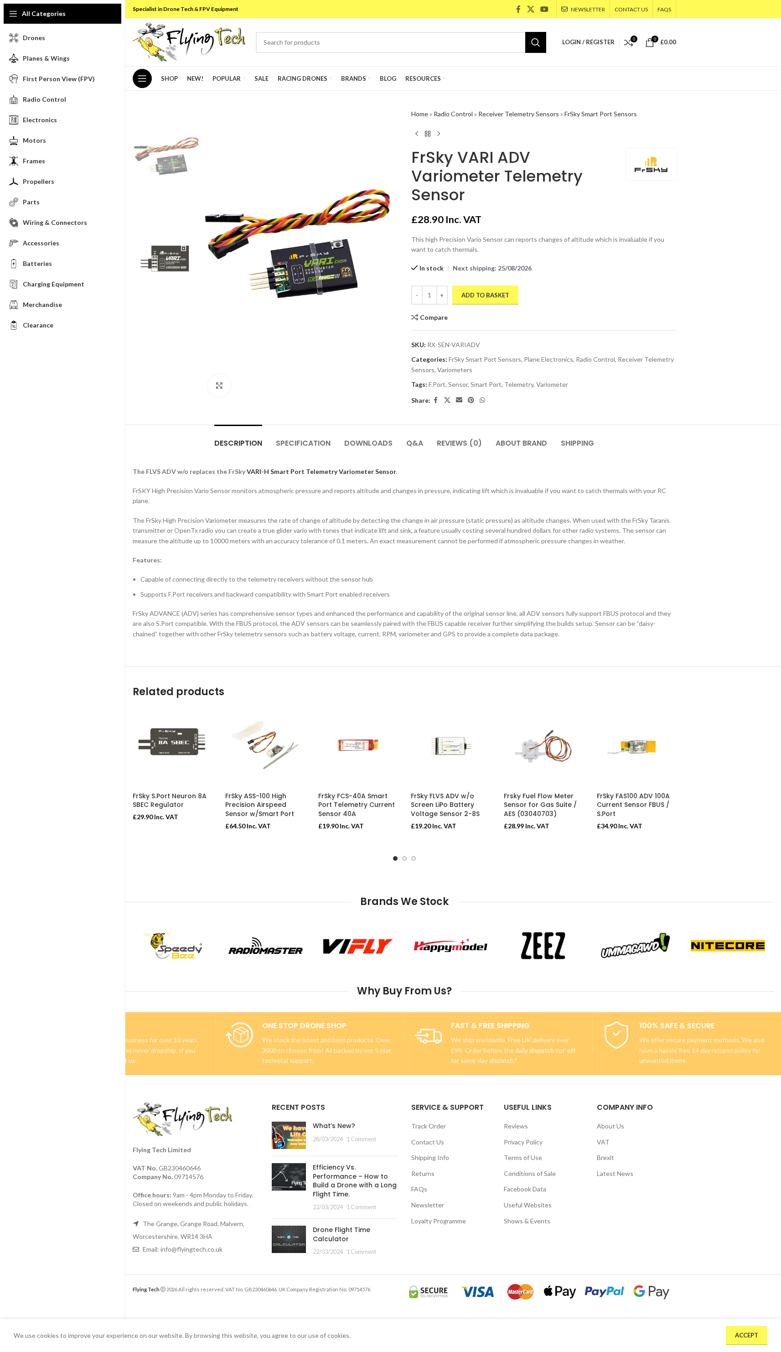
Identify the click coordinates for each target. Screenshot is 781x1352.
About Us (610, 1126)
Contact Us (427, 1142)
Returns (422, 1173)
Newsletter (427, 1205)
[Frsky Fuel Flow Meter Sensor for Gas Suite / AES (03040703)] (543, 748)
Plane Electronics (548, 359)
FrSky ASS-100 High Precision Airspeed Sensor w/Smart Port (259, 804)
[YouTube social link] (544, 9)
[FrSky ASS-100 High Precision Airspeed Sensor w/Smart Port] (265, 748)
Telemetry (518, 384)
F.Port (437, 384)
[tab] (238, 438)
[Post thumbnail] (289, 1135)
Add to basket (485, 295)
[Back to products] (427, 133)
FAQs (419, 1189)
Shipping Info (430, 1157)
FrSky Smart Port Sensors (600, 114)
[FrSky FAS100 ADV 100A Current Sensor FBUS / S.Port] (636, 748)
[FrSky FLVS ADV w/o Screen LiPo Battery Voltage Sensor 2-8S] (450, 748)
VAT (603, 1142)
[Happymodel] (450, 945)
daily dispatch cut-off (545, 1050)
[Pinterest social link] (471, 400)
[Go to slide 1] (395, 858)
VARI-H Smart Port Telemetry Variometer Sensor (321, 471)
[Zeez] (543, 945)
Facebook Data (525, 1189)
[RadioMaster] (265, 945)
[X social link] (530, 9)
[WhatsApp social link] (482, 400)
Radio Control (453, 114)
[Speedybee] (173, 945)
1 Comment (361, 1139)
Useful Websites (528, 1205)
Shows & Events (527, 1221)
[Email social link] (459, 400)
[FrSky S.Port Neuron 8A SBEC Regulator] (172, 748)
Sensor (458, 384)
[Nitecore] (728, 945)
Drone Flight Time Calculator (341, 1234)
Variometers (454, 370)
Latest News (615, 1173)
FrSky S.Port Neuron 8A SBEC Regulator (170, 800)
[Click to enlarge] (219, 385)
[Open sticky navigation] (142, 78)
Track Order (428, 1126)
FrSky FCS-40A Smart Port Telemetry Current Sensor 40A (356, 804)
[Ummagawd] (635, 945)
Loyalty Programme (438, 1221)
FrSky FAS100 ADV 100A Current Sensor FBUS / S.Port (633, 804)
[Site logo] (190, 41)
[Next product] (438, 133)
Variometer (552, 384)
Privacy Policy (523, 1142)
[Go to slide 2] (404, 858)
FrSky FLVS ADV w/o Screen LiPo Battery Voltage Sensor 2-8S (445, 804)
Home (419, 114)
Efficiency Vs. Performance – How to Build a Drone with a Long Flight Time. (355, 1181)
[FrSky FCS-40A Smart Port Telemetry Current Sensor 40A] (358, 748)
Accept (746, 1335)
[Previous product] (416, 133)
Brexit (605, 1157)
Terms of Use (523, 1157)
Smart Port (486, 384)
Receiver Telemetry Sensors (518, 114)
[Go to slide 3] (413, 858)
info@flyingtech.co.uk (191, 1249)
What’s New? (334, 1125)
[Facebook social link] (518, 9)
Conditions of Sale (530, 1173)
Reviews (516, 1126)
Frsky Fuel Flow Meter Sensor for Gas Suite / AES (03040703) (540, 804)
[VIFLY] (358, 945)
